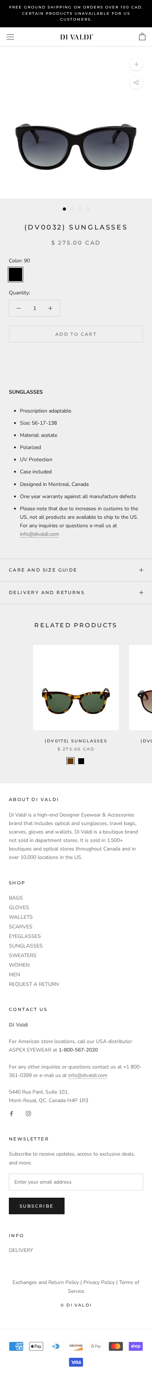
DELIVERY (21, 1250)
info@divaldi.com (39, 534)
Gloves (19, 907)
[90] (81, 761)
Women (19, 965)
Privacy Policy (99, 1282)
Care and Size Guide (43, 570)
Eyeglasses (25, 936)
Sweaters (23, 955)
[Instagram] (28, 1113)
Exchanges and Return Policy (46, 1282)
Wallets (21, 917)
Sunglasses (26, 945)
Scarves (20, 926)
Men (14, 974)
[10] (70, 761)
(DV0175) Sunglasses (76, 740)
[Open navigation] (10, 36)
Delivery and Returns (46, 592)
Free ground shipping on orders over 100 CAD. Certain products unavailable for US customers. (76, 13)
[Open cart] (142, 37)
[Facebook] (11, 1113)
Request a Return (34, 984)
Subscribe (37, 1206)
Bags (16, 897)
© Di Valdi (76, 1305)
